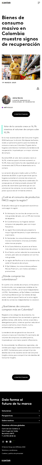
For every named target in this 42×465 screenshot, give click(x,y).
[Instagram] (3, 442)
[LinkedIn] (10, 442)
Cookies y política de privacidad (12, 453)
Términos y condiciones (9, 450)
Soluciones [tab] (6, 411)
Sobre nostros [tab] (8, 421)
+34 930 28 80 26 (9, 436)
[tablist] (21, 428)
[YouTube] (14, 442)
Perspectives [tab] (7, 416)
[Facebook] (7, 442)
